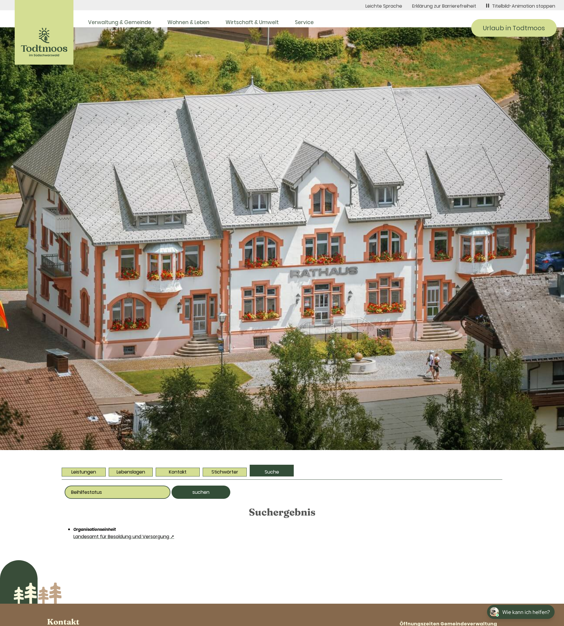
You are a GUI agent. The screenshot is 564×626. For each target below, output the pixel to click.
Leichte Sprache (383, 6)
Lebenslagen (131, 472)
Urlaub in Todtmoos (514, 28)
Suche (272, 472)
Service (304, 22)
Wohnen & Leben (188, 22)
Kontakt (178, 472)
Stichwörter (225, 472)
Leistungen (83, 472)
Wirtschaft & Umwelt (252, 22)
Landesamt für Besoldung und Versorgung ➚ (123, 536)
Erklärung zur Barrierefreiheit (444, 6)
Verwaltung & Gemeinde (119, 22)
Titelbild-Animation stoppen (523, 6)
